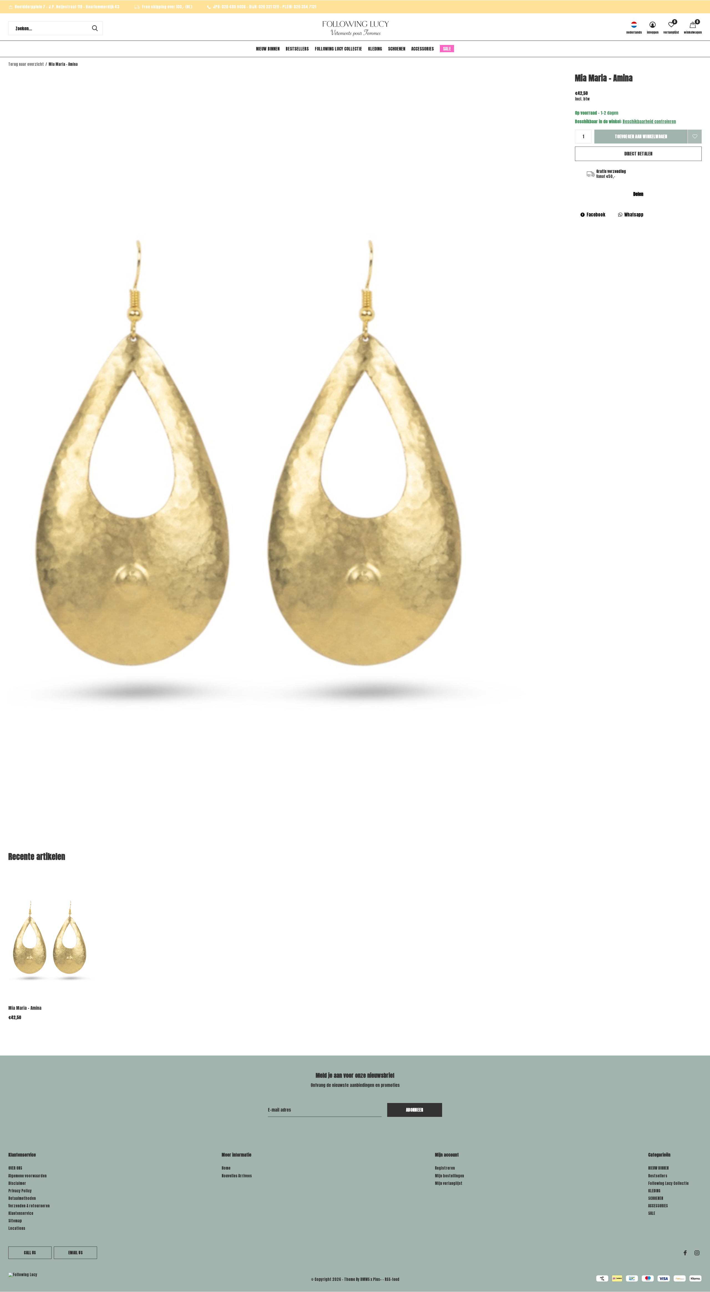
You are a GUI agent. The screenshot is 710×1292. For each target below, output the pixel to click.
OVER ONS (15, 1168)
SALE (447, 49)
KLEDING (375, 49)
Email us (75, 1252)
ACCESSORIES (422, 49)
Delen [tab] (638, 194)
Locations (16, 1228)
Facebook (596, 214)
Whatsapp (633, 214)
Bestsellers (297, 49)
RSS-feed (392, 1279)
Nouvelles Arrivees (237, 1175)
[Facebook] (685, 1253)
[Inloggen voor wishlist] (695, 136)
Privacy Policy (20, 1190)
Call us (30, 1252)
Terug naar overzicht (26, 64)
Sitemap (15, 1220)
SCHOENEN (396, 49)
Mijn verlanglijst (448, 1183)
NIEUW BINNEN (268, 49)
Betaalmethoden (22, 1198)
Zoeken (95, 28)
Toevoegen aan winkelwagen (641, 136)
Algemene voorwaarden (27, 1175)
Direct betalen (638, 153)
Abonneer (415, 1110)
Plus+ (377, 1279)
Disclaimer (17, 1183)
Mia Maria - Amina (24, 1008)
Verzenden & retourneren (29, 1205)
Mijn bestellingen (449, 1175)
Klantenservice (20, 1213)
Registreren (445, 1168)
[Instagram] (696, 1253)
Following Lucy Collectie (338, 49)
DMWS (365, 1279)
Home (226, 1168)
